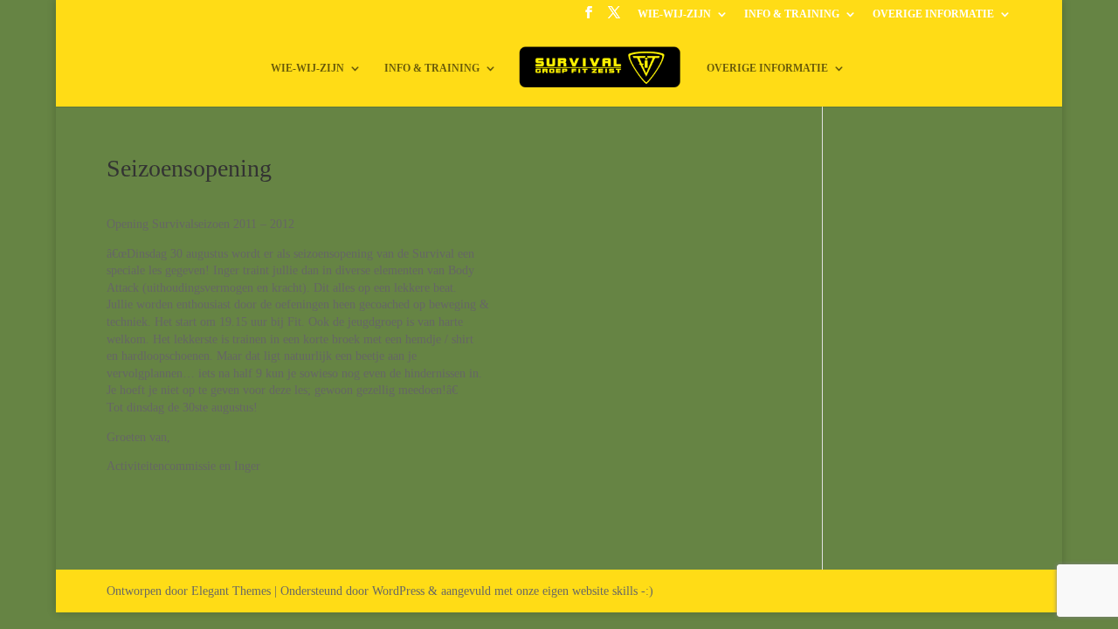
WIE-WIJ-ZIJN (674, 14)
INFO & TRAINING (791, 14)
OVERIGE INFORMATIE (933, 14)
